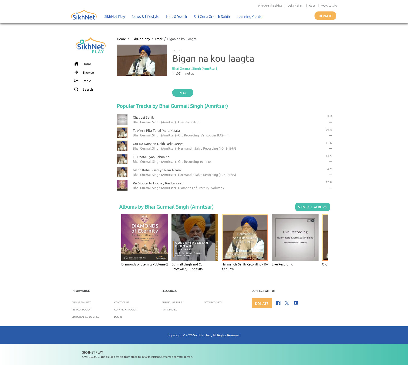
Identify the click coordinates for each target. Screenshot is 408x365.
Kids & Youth (176, 16)
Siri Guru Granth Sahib (212, 16)
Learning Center (250, 16)
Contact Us (121, 302)
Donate (325, 16)
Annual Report (172, 302)
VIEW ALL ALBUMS (312, 207)
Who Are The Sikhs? (270, 5)
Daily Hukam (295, 5)
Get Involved (213, 302)
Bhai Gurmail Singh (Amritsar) (194, 68)
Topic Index (169, 309)
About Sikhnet (81, 302)
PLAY (183, 93)
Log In (118, 316)
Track (159, 38)
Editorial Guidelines (85, 316)
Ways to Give (329, 5)
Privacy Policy (81, 309)
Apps (312, 5)
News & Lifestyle (145, 16)
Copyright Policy (125, 309)
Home (121, 38)
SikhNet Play (114, 16)
